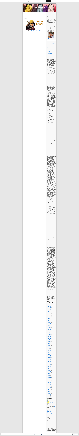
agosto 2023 (49, 309)
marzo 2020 (49, 325)
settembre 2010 (49, 387)
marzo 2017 (49, 343)
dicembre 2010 (49, 385)
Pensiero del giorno (33, 30)
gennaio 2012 (49, 377)
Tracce (48, 54)
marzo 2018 (49, 339)
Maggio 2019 (49, 331)
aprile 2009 (49, 395)
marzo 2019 (49, 332)
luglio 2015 (49, 354)
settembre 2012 (49, 372)
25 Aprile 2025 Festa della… (52, 399)
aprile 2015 (49, 356)
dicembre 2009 (49, 393)
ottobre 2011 (49, 379)
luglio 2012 (49, 373)
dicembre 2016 (49, 345)
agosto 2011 (49, 380)
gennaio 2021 (49, 321)
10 (52, 44)
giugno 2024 (49, 306)
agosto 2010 (49, 388)
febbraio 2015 (49, 357)
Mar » (49, 47)
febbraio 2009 (49, 396)
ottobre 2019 (49, 328)
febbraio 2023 (49, 313)
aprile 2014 (49, 362)
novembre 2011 (49, 378)
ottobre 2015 (49, 352)
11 (53, 44)
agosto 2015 (49, 353)
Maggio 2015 (49, 355)
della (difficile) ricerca (50, 53)
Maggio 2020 (49, 324)
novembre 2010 (49, 386)
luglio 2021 (49, 318)
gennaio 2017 (49, 344)
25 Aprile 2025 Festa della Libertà (51, 49)
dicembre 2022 (49, 314)
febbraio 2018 (49, 340)
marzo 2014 (49, 363)
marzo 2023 (49, 312)
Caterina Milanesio (52, 408)
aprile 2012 (49, 375)
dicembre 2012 (49, 370)
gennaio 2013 (49, 369)
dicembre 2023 (49, 308)
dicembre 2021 (49, 316)
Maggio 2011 (49, 382)
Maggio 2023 (49, 311)
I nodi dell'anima (39, 8)
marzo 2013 (49, 368)
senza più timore (27, 17)
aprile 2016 (49, 348)
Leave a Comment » (38, 30)
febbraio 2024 (49, 307)
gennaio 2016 (49, 350)
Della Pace (49, 51)
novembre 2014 (49, 359)
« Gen (47, 47)
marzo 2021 (49, 320)
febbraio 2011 (49, 384)
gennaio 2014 (49, 364)
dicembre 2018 (49, 334)
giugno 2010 (49, 389)
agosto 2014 (49, 360)
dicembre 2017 (49, 341)
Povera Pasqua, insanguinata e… (52, 402)
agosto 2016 (49, 347)
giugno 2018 (49, 338)
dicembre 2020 (49, 322)
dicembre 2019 (49, 327)
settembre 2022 (49, 315)
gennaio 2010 (49, 392)
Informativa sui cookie (42, 434)
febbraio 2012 (49, 376)
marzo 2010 (49, 391)
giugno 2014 (49, 361)
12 (54, 44)
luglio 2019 (49, 330)
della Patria (49, 55)
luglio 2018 (49, 337)
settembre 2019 (49, 329)
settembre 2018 (49, 336)
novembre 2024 (49, 305)
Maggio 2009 (49, 394)
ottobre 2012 (49, 371)
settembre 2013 (49, 366)
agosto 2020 (49, 323)
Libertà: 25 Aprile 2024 (50, 52)
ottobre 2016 (49, 346)
